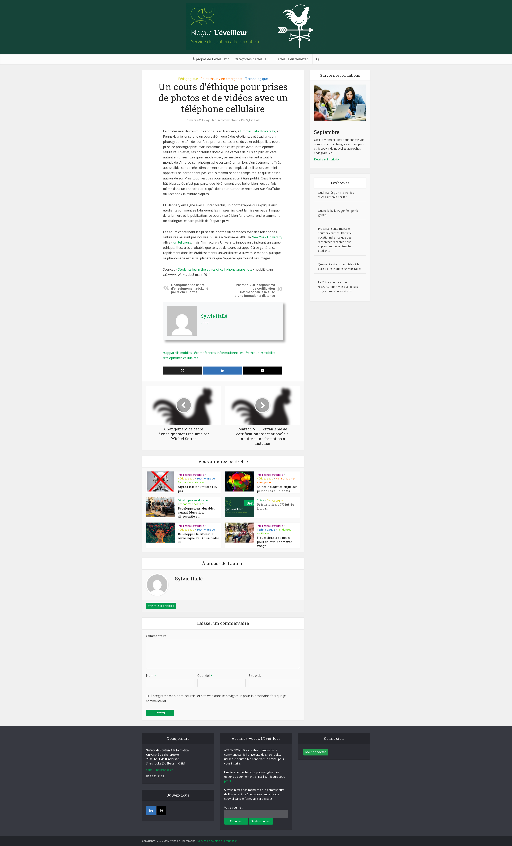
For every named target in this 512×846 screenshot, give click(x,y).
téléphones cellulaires (181, 358)
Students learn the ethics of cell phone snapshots (215, 269)
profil (227, 781)
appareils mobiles (178, 352)
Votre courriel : (233, 807)
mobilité (269, 352)
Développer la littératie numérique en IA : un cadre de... (198, 538)
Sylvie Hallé (253, 120)
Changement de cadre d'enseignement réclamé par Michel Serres (189, 288)
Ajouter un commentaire (222, 120)
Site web (255, 675)
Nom (151, 675)
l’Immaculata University (257, 131)
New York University (267, 237)
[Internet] (161, 810)
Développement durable (193, 500)
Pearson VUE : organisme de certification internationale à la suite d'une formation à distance (255, 290)
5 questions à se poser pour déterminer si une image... (274, 542)
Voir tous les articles (161, 606)
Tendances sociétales (191, 482)
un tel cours (182, 242)
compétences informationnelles (220, 352)
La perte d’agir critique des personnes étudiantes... (277, 489)
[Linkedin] (151, 810)
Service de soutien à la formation (217, 841)
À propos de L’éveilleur (210, 59)
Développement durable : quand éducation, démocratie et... (196, 512)
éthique (253, 352)
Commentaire (156, 636)
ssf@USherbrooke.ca (159, 770)
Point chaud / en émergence (222, 79)
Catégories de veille (250, 59)
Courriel (204, 675)
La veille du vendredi (292, 59)
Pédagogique (188, 79)
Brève (260, 500)
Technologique (256, 79)
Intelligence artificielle (191, 474)
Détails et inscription (327, 159)
